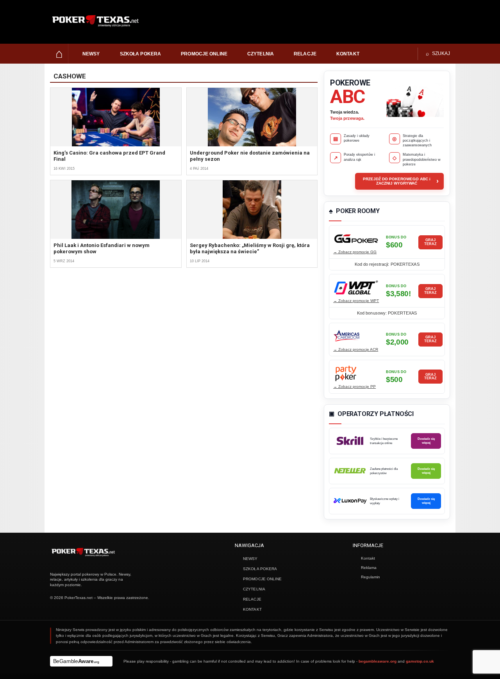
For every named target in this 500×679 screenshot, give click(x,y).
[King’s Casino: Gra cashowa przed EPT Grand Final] (115, 117)
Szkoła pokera (140, 54)
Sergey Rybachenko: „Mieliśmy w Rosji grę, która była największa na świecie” (250, 248)
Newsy (91, 54)
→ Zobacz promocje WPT (356, 301)
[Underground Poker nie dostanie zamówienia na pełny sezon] (252, 117)
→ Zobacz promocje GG (355, 252)
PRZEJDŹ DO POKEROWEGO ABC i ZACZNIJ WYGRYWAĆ (401, 181)
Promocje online (204, 54)
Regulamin (370, 577)
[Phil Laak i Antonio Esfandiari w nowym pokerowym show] (115, 209)
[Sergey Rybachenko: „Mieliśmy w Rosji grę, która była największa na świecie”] (252, 209)
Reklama (369, 567)
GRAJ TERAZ (430, 242)
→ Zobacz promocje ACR (355, 349)
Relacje (305, 54)
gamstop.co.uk (420, 661)
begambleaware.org (377, 661)
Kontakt (347, 54)
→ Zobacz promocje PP (354, 386)
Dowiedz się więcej (426, 440)
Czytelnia (260, 54)
